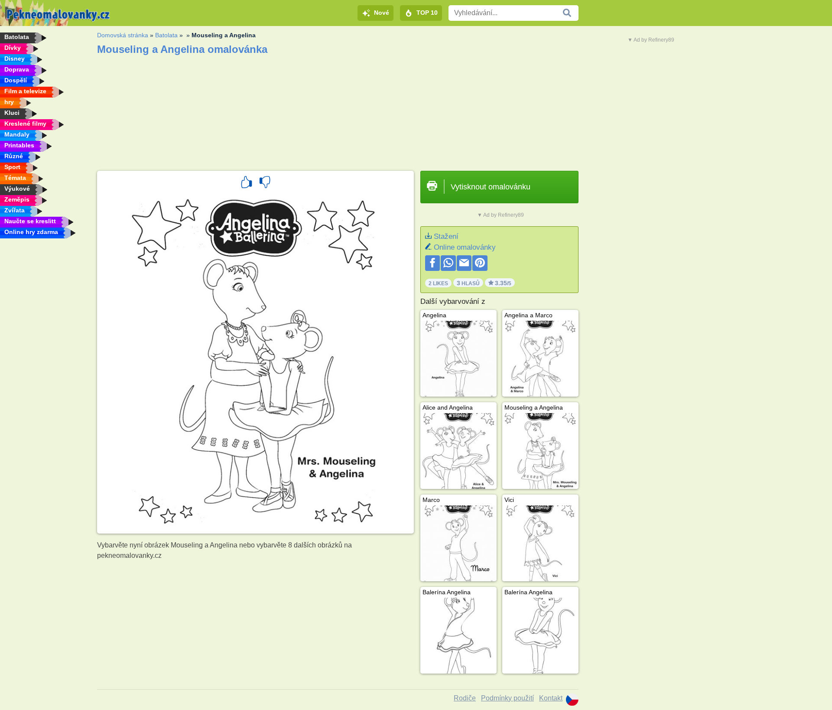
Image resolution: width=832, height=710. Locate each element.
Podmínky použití (507, 698)
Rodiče (465, 698)
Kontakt (550, 698)
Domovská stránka (122, 35)
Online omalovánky (465, 247)
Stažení (446, 236)
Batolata (166, 35)
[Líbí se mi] (246, 183)
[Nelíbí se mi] (265, 183)
